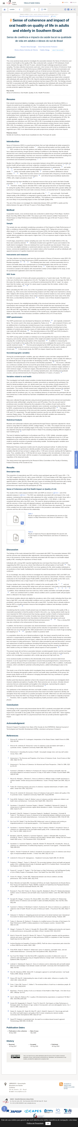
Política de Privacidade (35, 1123)
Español (66, 2)
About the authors (57, 50)
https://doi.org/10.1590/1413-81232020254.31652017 (34, 16)
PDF (44, 9)
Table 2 (24, 495)
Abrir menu (4, 3)
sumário (12, 9)
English (74, 2)
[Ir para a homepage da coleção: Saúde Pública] (9, 2)
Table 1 (57, 493)
